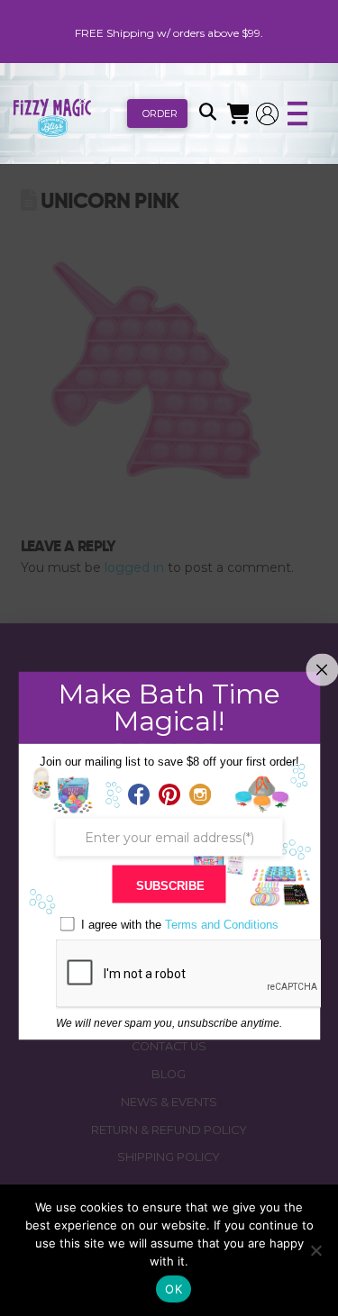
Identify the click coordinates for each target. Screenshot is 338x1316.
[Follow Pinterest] (169, 795)
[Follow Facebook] (138, 795)
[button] (207, 113)
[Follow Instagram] (200, 795)
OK (173, 1289)
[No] (315, 1250)
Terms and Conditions (222, 924)
